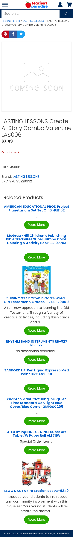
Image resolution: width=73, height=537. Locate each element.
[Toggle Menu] (5, 4)
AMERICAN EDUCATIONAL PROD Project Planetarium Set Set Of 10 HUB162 (36, 208)
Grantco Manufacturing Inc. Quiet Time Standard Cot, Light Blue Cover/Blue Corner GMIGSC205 (36, 403)
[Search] (66, 13)
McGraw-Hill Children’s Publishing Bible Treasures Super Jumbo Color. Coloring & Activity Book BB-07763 (36, 239)
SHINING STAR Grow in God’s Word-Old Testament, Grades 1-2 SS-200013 (36, 300)
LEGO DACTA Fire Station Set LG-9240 (36, 490)
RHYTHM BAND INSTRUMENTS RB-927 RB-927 (36, 343)
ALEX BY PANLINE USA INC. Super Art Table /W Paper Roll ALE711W (36, 433)
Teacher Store (10, 21)
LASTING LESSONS (34, 21)
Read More (36, 225)
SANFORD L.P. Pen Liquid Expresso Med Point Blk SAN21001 (36, 372)
